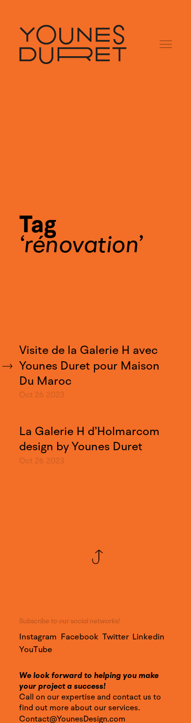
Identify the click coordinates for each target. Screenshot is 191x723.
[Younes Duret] (72, 44)
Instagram (38, 637)
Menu (166, 45)
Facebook (79, 637)
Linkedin (148, 637)
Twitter (115, 637)
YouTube (35, 650)
